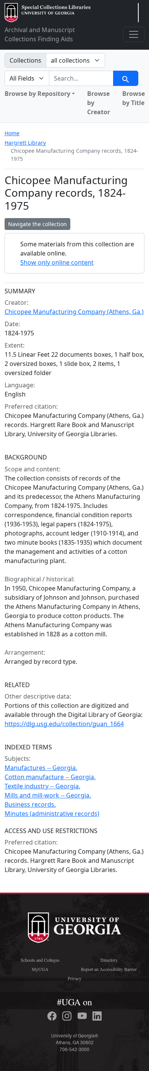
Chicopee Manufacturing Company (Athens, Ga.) (74, 311)
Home (12, 133)
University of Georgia (74, 927)
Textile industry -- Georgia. (42, 786)
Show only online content (57, 262)
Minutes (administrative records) (52, 813)
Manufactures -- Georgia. (41, 768)
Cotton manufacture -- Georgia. (50, 777)
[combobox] (81, 78)
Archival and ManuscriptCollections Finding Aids (40, 34)
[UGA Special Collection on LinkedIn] (97, 1016)
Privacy (74, 978)
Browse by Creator (98, 102)
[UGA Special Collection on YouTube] (83, 1016)
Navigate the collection (37, 224)
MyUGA (40, 969)
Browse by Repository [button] (37, 93)
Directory (109, 960)
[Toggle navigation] (133, 34)
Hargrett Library (25, 142)
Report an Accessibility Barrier (109, 969)
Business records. (30, 804)
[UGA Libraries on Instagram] (68, 1016)
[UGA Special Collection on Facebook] (53, 1016)
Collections (25, 60)
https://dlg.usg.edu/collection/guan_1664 (64, 724)
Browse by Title (133, 98)
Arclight (48, 12)
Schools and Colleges (40, 960)
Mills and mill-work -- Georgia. (48, 795)
